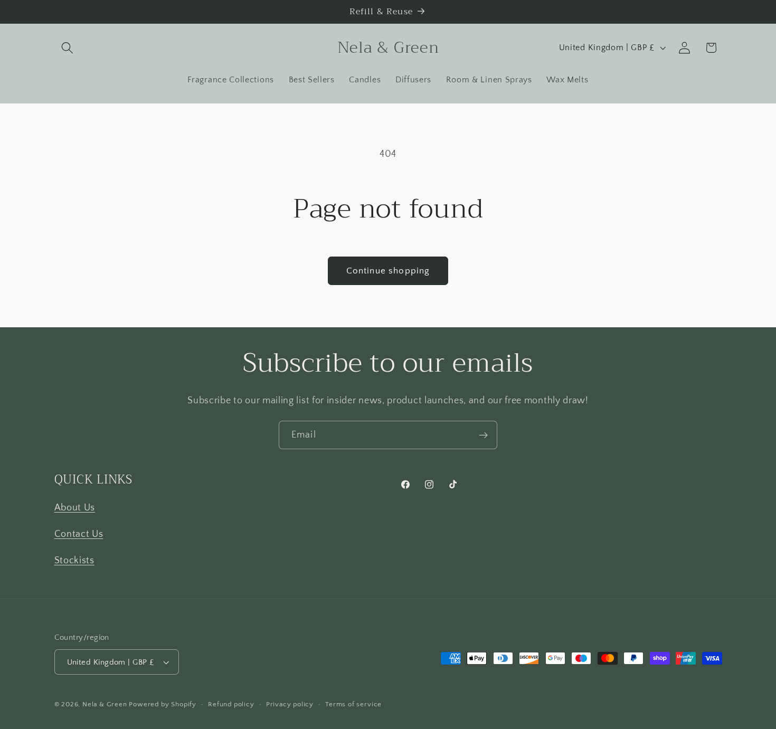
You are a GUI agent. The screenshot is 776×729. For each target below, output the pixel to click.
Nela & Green (104, 704)
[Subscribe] (483, 435)
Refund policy (231, 704)
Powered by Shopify (162, 704)
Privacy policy (290, 704)
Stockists (74, 560)
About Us (75, 507)
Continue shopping (388, 271)
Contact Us (78, 533)
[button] (67, 47)
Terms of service (353, 704)
